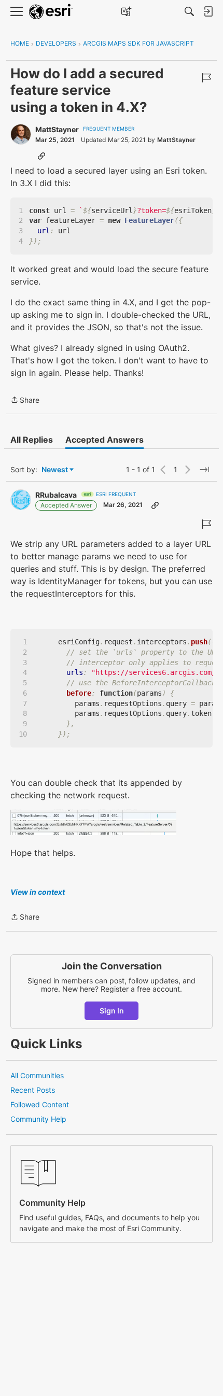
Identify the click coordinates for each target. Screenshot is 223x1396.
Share (24, 401)
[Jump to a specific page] (204, 469)
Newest (54, 470)
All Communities (37, 1075)
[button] (93, 822)
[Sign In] (208, 11)
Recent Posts (32, 1089)
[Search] (189, 11)
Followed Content (39, 1104)
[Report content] (206, 77)
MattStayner (57, 129)
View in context (37, 891)
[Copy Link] (41, 155)
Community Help (38, 1119)
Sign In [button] (112, 1010)
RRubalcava (56, 494)
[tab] (31, 439)
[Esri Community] (51, 11)
